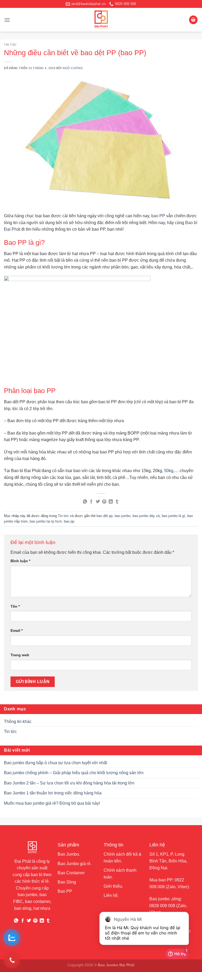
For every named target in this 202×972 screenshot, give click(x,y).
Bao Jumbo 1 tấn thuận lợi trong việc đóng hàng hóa (53, 793)
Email (17, 630)
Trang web (20, 655)
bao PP (158, 216)
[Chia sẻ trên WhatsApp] (85, 501)
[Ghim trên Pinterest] (104, 501)
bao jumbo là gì (173, 516)
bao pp (69, 521)
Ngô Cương (73, 68)
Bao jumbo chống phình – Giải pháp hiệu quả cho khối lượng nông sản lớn (74, 773)
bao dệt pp (105, 516)
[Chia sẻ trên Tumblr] (117, 501)
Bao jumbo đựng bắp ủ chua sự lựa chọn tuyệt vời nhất (55, 763)
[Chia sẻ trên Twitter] (98, 501)
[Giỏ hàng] (193, 19)
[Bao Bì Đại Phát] (101, 20)
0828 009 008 (162, 905)
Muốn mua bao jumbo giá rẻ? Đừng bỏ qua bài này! (52, 803)
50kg (168, 470)
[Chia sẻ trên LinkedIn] (111, 501)
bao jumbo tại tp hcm (46, 521)
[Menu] (7, 19)
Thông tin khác (18, 721)
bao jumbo (122, 516)
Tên (15, 606)
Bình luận (20, 561)
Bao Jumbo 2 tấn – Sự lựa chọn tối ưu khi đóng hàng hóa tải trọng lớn (69, 783)
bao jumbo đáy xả (146, 516)
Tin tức (10, 44)
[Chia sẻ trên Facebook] (91, 501)
